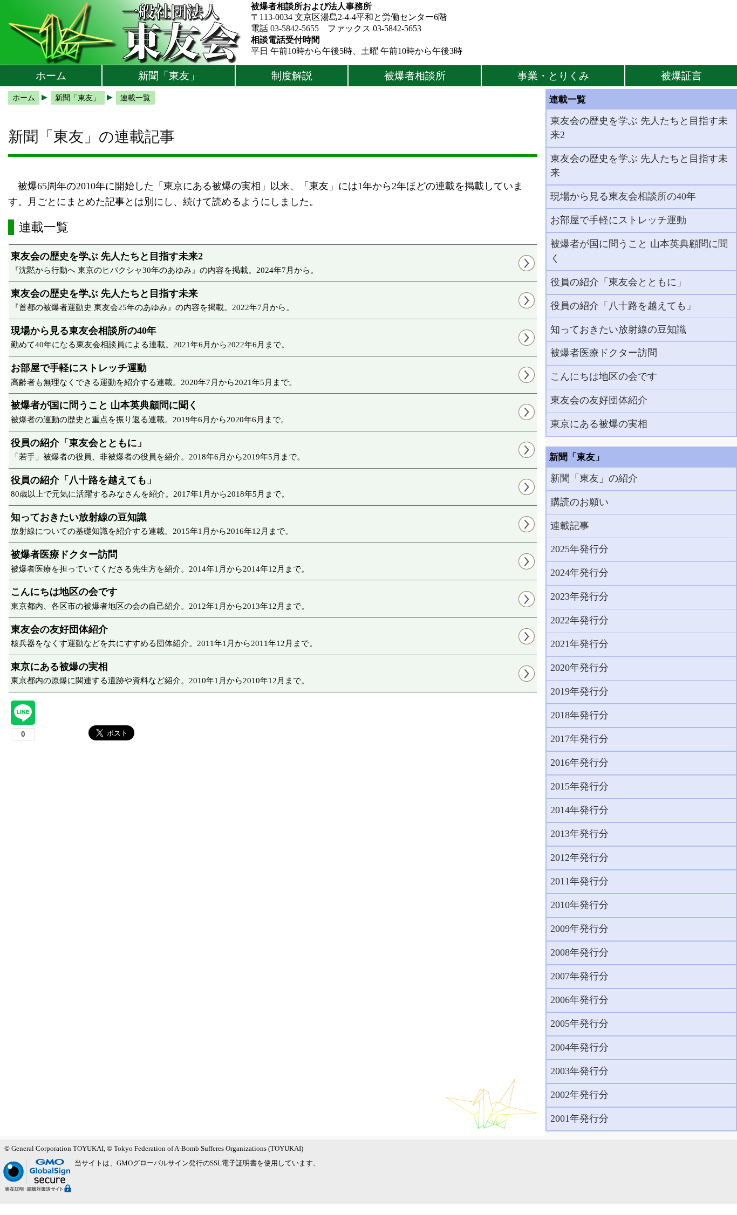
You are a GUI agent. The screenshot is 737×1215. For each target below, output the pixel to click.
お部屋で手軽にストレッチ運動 (618, 220)
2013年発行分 (579, 833)
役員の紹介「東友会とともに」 (618, 282)
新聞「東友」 (169, 75)
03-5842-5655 (294, 28)
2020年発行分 (579, 667)
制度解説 (291, 75)
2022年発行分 (579, 620)
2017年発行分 (579, 738)
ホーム (51, 75)
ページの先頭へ (698, 1199)
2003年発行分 (579, 1071)
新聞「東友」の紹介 (594, 478)
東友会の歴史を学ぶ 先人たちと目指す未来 (639, 165)
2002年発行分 (579, 1094)
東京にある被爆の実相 (598, 423)
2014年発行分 (579, 810)
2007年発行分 (579, 976)
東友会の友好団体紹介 (598, 400)
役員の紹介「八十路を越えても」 (623, 305)
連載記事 (569, 525)
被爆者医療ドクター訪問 (603, 352)
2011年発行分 (579, 881)
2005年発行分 (579, 1023)
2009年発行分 (579, 928)
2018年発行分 (579, 715)
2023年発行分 (579, 596)
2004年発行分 (579, 1047)
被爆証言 (681, 75)
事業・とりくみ (553, 75)
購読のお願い (579, 502)
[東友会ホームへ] (125, 32)
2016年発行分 (579, 762)
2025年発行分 (579, 549)
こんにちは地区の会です (603, 376)
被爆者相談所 (415, 75)
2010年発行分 (579, 905)
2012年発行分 (579, 857)
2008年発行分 (579, 952)
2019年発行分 (579, 691)
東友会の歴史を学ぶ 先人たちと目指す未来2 (639, 127)
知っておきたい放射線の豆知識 (618, 329)
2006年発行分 (579, 999)
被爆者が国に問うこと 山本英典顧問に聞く (639, 250)
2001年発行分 (579, 1118)
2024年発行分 (579, 572)
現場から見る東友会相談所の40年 (623, 196)
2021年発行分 (579, 644)
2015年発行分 (579, 786)
